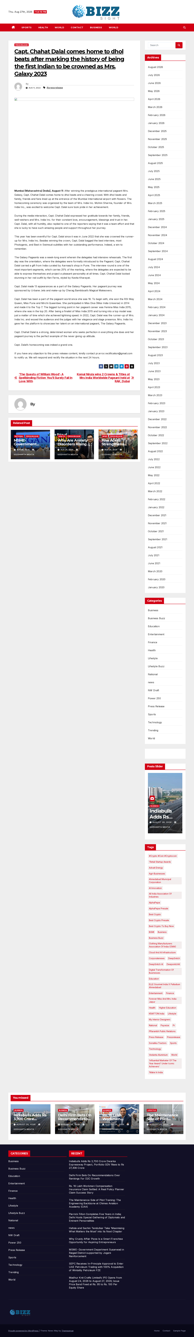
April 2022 (154, 483)
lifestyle (172, 1013)
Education (154, 626)
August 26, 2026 (162, 822)
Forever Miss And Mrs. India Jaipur (162, 1000)
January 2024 (156, 315)
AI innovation (155, 888)
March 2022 (155, 491)
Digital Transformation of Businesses (161, 971)
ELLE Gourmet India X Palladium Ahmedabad (164, 986)
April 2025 (154, 195)
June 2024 (154, 275)
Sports (27, 27)
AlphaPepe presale (158, 908)
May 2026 (154, 91)
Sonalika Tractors (157, 1043)
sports (173, 1043)
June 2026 (154, 83)
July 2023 (154, 363)
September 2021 (157, 539)
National (19, 436)
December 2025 (157, 131)
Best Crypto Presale (159, 920)
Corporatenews (157, 958)
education (154, 978)
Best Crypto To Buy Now (161, 926)
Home (157, 1330)
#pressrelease (55, 87)
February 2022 (156, 499)
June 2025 (154, 179)
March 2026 (155, 107)
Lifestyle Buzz (156, 666)
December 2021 (157, 515)
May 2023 (154, 379)
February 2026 (157, 115)
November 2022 (157, 427)
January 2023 (156, 411)
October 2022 (156, 435)
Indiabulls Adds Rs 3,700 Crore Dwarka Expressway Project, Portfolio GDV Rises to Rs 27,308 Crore (96, 1164)
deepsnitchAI (173, 964)
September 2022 (157, 443)
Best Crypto (155, 914)
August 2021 (155, 547)
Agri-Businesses (157, 873)
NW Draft (153, 690)
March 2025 (155, 203)
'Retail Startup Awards (160, 862)
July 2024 (154, 267)
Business (96, 27)
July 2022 (154, 459)
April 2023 (154, 387)
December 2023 (157, 323)
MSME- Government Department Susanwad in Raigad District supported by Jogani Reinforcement (96, 1253)
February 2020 (157, 579)
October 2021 (156, 531)
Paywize (165, 1025)
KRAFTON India (156, 1013)
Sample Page (179, 1330)
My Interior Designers (159, 1019)
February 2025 (156, 211)
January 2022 (156, 507)
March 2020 (155, 571)
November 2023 (157, 331)
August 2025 (155, 163)
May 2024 (154, 283)
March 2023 (155, 395)
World (59, 27)
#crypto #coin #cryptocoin (163, 856)
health (152, 1007)
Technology (155, 722)
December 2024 (157, 227)
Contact (77, 27)
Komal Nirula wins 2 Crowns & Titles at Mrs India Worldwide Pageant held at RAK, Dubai (103, 378)
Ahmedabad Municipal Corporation (160, 880)
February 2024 (157, 307)
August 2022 (155, 451)
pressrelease (173, 1037)
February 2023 (156, 403)
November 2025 (157, 139)
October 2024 (156, 243)
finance (170, 993)
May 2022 (154, 475)
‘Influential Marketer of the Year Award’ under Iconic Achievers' (162, 1063)
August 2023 (155, 355)
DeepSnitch (174, 958)
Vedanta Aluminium (158, 1055)
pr (174, 1025)
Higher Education (167, 1007)
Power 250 (154, 698)
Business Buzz (156, 618)
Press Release (21, 45)
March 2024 (155, 299)
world (174, 1055)
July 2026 (154, 75)
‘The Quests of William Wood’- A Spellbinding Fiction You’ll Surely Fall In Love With (45, 378)
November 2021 (157, 523)
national (153, 1025)
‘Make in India (156, 1072)
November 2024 (157, 235)
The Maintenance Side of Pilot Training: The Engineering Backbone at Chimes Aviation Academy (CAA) (95, 1203)
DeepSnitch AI (156, 964)
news (104, 436)
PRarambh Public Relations (162, 1031)
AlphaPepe (154, 902)
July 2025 (154, 171)
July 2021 (153, 555)
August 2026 (155, 67)
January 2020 (156, 587)
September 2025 (157, 155)
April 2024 (154, 291)
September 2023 (157, 347)
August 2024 (155, 259)
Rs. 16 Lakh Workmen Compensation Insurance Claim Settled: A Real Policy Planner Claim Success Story (96, 1189)
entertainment (155, 993)
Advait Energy (156, 867)
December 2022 (157, 419)
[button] (184, 27)
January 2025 (156, 219)
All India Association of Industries (160, 895)
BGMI (151, 932)
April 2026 (154, 99)
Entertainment (156, 634)
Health (43, 27)
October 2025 (156, 147)
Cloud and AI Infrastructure (162, 952)
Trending (153, 730)
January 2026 (156, 123)
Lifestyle (153, 658)
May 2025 (154, 187)
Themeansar (68, 1330)
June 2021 (154, 563)
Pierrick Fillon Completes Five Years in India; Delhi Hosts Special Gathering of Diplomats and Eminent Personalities (97, 1217)
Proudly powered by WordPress (23, 1330)
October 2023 (156, 339)
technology (155, 1049)
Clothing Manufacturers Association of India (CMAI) (162, 945)
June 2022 (154, 467)
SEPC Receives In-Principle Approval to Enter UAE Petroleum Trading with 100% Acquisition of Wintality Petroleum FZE (96, 1267)
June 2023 (154, 371)
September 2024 (158, 251)
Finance (152, 642)
